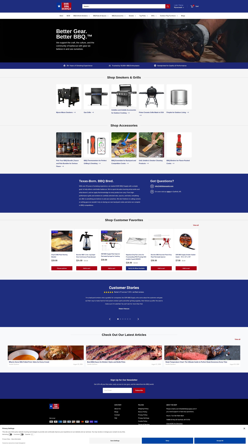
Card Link (59, 85)
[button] (110, 319)
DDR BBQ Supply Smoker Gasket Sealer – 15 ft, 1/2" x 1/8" (185, 256)
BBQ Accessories (117, 16)
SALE (61, 16)
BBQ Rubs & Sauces (99, 16)
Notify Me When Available (136, 268)
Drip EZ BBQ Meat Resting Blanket (59, 256)
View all (196, 225)
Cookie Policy (142, 421)
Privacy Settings (143, 418)
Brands (131, 16)
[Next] (198, 250)
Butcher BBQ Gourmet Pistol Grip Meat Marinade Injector (161, 256)
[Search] (167, 6)
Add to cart (86, 268)
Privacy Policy (142, 415)
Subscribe (139, 390)
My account (178, 7)
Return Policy (142, 412)
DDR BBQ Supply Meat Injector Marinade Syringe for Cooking (110, 255)
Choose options (62, 268)
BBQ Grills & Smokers (80, 16)
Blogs (183, 16)
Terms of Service (144, 424)
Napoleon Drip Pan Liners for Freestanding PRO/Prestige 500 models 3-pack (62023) (136, 257)
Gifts (153, 16)
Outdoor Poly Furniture (168, 16)
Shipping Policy (143, 409)
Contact (117, 415)
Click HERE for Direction (174, 423)
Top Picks (142, 16)
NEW (68, 16)
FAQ (115, 418)
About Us (117, 409)
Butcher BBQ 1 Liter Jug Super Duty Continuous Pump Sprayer (86, 256)
